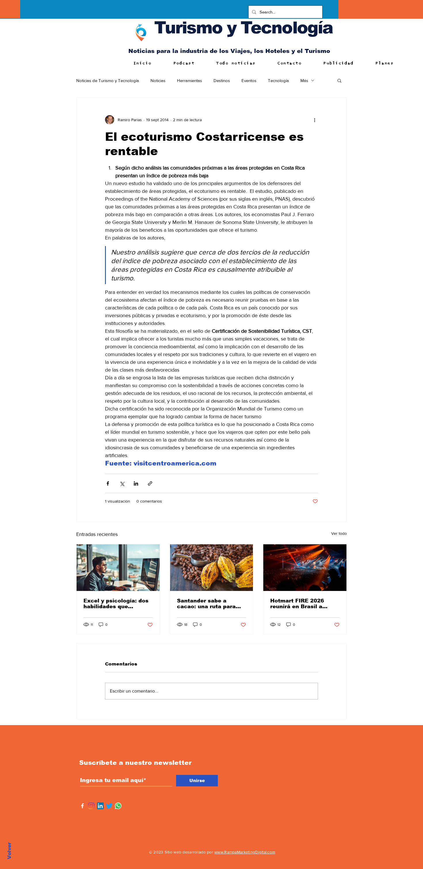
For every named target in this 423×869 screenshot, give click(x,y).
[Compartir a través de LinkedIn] (136, 483)
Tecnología (278, 80)
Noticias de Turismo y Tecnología (107, 80)
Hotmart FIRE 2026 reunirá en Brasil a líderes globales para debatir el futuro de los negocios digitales (302, 603)
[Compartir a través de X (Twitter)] (122, 483)
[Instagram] (91, 806)
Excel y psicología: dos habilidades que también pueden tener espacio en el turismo (115, 603)
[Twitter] (109, 806)
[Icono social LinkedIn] (100, 806)
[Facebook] (82, 806)
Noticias (157, 80)
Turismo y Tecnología (243, 27)
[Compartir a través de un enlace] (150, 483)
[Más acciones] (314, 119)
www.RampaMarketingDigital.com (244, 852)
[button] (339, 80)
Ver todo (339, 533)
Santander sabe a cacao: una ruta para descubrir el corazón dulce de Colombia (206, 603)
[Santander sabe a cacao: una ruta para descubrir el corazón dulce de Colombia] (211, 567)
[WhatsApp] (118, 806)
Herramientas (189, 80)
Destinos (222, 80)
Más (304, 80)
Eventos (248, 80)
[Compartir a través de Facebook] (107, 483)
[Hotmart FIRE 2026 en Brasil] (304, 567)
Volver (9, 850)
